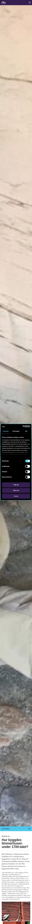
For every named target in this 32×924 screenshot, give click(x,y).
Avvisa (16, 496)
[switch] (27, 466)
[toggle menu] (30, 2)
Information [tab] (15, 431)
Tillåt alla (16, 485)
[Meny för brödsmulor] (29, 829)
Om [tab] (26, 431)
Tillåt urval (16, 490)
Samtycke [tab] (6, 431)
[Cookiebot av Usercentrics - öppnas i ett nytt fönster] (23, 426)
